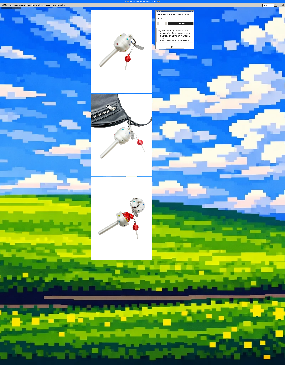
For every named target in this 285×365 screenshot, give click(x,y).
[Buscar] (275, 5)
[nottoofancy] (4, 5)
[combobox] (269, 5)
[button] (282, 5)
